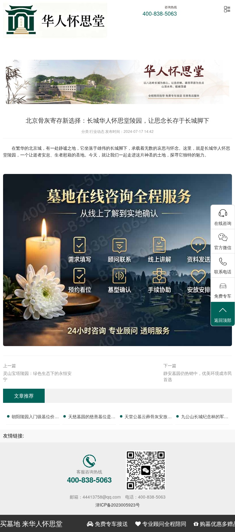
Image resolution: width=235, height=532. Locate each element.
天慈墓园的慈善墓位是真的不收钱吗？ (91, 417)
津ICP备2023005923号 (117, 505)
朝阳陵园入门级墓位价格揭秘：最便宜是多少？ (35, 417)
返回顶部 (222, 320)
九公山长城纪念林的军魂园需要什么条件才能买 (204, 417)
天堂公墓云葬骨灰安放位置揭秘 (148, 417)
